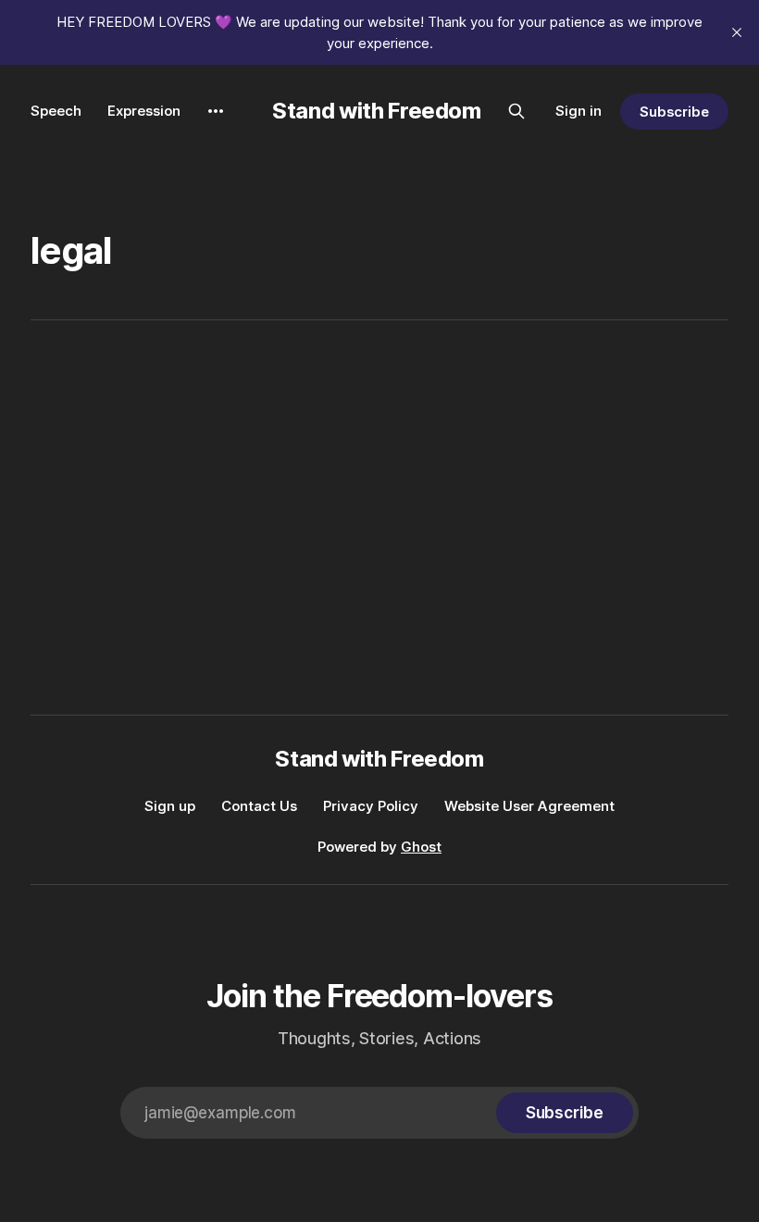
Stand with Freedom (376, 110)
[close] (737, 32)
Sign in (578, 110)
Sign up (169, 806)
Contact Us (259, 806)
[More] (215, 111)
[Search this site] (516, 111)
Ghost (421, 846)
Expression (143, 110)
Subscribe (674, 111)
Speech (56, 110)
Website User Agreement (529, 806)
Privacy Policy (370, 806)
